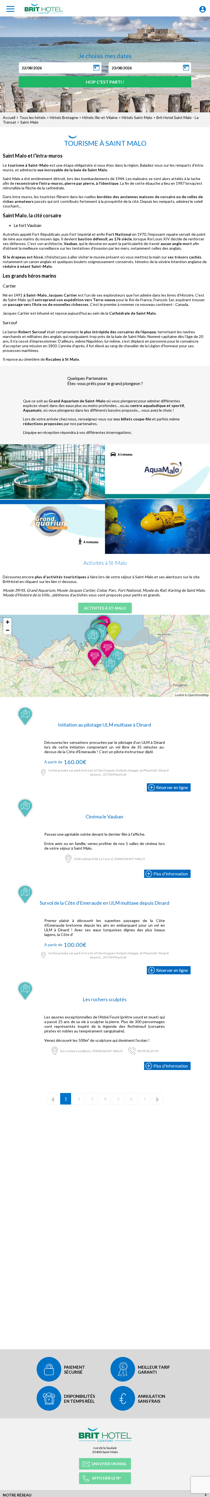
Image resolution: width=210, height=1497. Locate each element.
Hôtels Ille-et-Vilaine (100, 117)
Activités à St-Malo (105, 608)
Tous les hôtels (32, 117)
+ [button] (7, 622)
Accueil (9, 117)
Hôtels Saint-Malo (137, 117)
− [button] (7, 630)
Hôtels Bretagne (64, 117)
